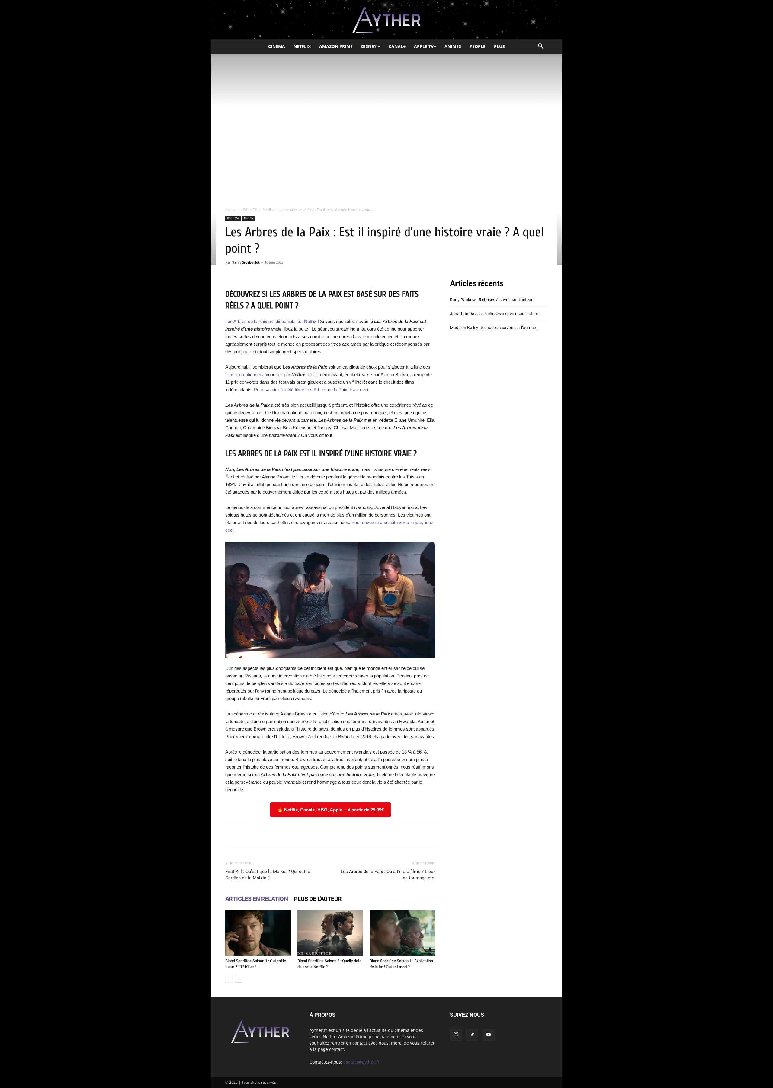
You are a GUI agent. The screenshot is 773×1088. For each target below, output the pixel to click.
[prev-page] (229, 979)
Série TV (250, 209)
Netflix (302, 46)
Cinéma (276, 46)
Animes (452, 46)
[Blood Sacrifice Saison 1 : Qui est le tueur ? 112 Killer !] (258, 933)
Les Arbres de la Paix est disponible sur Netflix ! (272, 321)
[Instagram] (456, 1035)
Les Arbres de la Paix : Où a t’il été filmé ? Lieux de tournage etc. (388, 875)
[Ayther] (386, 20)
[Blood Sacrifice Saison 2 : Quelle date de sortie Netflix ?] (330, 933)
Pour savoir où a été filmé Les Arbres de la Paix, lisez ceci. (311, 389)
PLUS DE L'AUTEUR (318, 898)
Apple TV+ (425, 46)
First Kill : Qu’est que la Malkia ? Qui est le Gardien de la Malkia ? (267, 875)
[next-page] (238, 979)
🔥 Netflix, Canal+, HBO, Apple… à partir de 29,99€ (330, 809)
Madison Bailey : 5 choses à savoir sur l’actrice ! (494, 327)
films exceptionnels (244, 374)
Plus (499, 46)
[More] (407, 835)
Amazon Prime (336, 46)
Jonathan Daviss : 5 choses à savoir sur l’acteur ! (495, 313)
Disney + (370, 46)
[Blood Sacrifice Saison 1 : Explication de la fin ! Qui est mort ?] (402, 933)
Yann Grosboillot (246, 262)
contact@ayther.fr (361, 1062)
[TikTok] (472, 1035)
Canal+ (397, 46)
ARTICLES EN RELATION (256, 898)
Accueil (231, 209)
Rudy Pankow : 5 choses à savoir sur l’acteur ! (492, 299)
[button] (540, 47)
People (478, 46)
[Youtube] (489, 1035)
